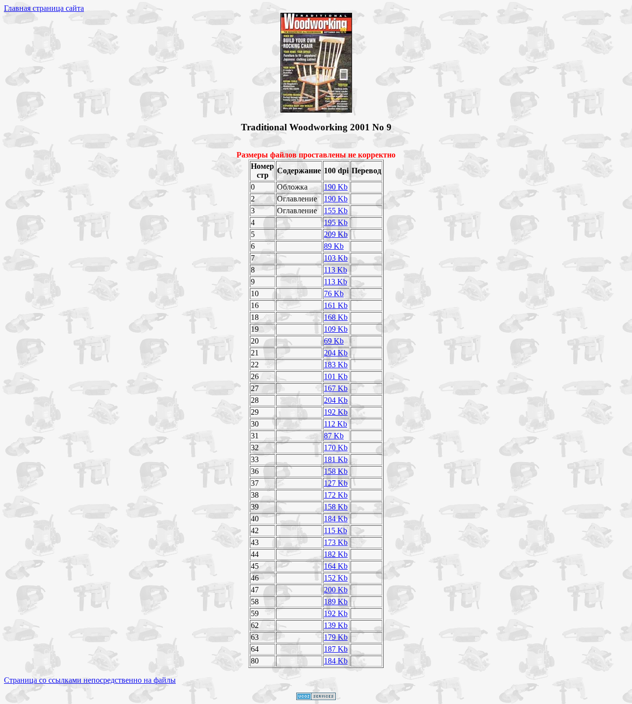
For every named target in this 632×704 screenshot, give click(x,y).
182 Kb (336, 554)
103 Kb (336, 258)
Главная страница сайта (44, 8)
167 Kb (336, 388)
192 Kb (336, 412)
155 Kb (336, 210)
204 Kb (336, 353)
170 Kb (336, 447)
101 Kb (336, 376)
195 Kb (336, 222)
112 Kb (335, 424)
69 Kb (334, 341)
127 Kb (336, 483)
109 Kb (336, 329)
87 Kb (334, 435)
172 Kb (336, 495)
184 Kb (336, 518)
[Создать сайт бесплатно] (316, 697)
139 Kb (336, 625)
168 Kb (336, 317)
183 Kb (336, 364)
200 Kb (336, 590)
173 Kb (336, 542)
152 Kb (336, 578)
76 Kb (334, 293)
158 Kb (336, 471)
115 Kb (335, 530)
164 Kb (336, 566)
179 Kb (336, 637)
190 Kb (336, 187)
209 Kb (336, 234)
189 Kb (336, 601)
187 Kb (336, 649)
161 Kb (336, 305)
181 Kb (336, 459)
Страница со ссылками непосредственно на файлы (90, 680)
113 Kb (335, 270)
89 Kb (334, 246)
